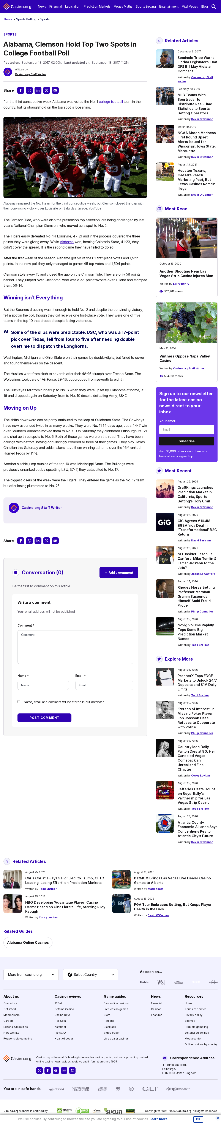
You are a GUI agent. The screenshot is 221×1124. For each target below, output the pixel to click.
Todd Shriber (200, 644)
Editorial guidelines (197, 1032)
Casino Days (63, 1015)
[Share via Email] (55, 90)
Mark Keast (155, 888)
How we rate (11, 1032)
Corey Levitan (200, 775)
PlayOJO (60, 1032)
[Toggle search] (214, 6)
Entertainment (168, 6)
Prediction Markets (97, 6)
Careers (8, 1020)
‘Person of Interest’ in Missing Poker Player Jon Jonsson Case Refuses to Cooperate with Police (196, 718)
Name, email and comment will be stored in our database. (64, 702)
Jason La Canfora (203, 573)
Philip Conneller (202, 611)
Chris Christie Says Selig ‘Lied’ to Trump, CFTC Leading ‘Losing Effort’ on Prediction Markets (64, 880)
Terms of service (196, 1009)
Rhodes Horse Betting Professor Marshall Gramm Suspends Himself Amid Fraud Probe (196, 596)
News (42, 6)
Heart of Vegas (64, 1038)
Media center (193, 1038)
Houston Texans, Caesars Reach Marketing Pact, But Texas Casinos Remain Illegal (196, 179)
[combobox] (31, 974)
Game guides (115, 996)
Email (80, 675)
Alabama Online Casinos (28, 942)
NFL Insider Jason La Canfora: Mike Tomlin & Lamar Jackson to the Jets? (197, 561)
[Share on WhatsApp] (29, 90)
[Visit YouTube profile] (56, 1070)
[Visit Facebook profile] (47, 1070)
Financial (55, 6)
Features (156, 1015)
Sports (45, 19)
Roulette (109, 1020)
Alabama (67, 242)
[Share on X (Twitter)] (46, 90)
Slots (107, 1015)
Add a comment (119, 572)
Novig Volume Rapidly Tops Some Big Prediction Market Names (196, 632)
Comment (25, 625)
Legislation (72, 6)
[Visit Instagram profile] (64, 1070)
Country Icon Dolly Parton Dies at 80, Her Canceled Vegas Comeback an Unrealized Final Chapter (196, 758)
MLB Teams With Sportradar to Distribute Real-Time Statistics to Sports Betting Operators (195, 104)
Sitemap (190, 1020)
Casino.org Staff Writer (30, 74)
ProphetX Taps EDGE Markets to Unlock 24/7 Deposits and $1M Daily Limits (197, 682)
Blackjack (110, 1026)
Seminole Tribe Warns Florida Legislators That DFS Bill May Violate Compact (197, 64)
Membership (11, 1015)
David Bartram (201, 540)
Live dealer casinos (116, 1038)
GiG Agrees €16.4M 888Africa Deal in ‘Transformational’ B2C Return (197, 527)
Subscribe (187, 441)
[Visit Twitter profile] (39, 1070)
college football (110, 101)
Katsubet (60, 1026)
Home (189, 1003)
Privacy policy (193, 1015)
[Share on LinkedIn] (38, 90)
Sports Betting (146, 6)
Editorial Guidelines (15, 1026)
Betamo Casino (64, 1009)
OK (198, 1119)
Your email (167, 421)
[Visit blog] (72, 1070)
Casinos (156, 1009)
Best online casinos (116, 1003)
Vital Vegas (190, 6)
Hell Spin (60, 1020)
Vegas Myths (123, 6)
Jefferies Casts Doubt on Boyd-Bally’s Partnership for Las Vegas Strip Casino (196, 796)
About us (11, 996)
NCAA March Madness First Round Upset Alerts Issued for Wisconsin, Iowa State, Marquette (197, 142)
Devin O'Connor (202, 119)
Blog (204, 6)
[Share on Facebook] (20, 90)
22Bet (58, 1003)
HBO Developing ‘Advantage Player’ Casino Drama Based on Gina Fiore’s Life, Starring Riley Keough (65, 907)
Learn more (158, 1119)
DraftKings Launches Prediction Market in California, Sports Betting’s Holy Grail (195, 494)
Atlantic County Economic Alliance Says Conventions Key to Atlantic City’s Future (198, 829)
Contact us (10, 1003)
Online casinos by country (201, 1044)
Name (23, 675)
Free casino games (116, 1009)
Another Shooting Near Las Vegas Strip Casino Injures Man (186, 273)
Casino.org (183, 1111)
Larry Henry (181, 283)
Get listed (9, 1009)
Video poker (112, 1032)
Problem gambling (196, 1026)
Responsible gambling (17, 1038)
